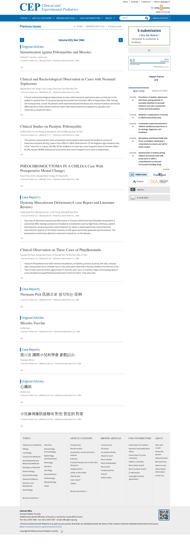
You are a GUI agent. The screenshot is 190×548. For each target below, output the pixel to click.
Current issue (106, 445)
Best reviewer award (137, 469)
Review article (76, 448)
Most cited (105, 466)
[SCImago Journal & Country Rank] (149, 50)
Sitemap (134, 1)
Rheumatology (50, 482)
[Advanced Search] (160, 17)
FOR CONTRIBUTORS (90, 18)
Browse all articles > (31, 498)
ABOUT (108, 18)
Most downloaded (108, 463)
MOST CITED (139, 91)
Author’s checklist (136, 461)
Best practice (160, 461)
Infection (48, 445)
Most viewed (106, 459)
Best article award (136, 465)
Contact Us (145, 1)
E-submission (134, 472)
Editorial (73, 458)
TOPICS (24, 18)
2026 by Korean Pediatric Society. (44, 531)
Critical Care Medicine (32, 456)
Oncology (48, 470)
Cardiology (27, 452)
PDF (21, 67)
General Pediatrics (30, 479)
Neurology (48, 462)
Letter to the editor (78, 472)
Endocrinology (29, 471)
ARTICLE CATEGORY (42, 18)
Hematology (28, 490)
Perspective (75, 445)
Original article (76, 469)
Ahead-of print (107, 456)
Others (73, 483)
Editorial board (161, 458)
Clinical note (75, 476)
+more (166, 169)
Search (104, 474)
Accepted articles (108, 452)
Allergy (26, 449)
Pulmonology (49, 478)
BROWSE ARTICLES (65, 18)
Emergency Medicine (31, 467)
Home (125, 1)
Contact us (159, 475)
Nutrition (47, 466)
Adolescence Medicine (32, 445)
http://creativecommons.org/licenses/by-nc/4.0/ (40, 526)
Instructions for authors (138, 445)
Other (46, 486)
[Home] (49, 2)
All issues (105, 448)
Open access (160, 465)
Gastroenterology (30, 475)
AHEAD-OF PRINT (160, 91)
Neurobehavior (50, 474)
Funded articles (107, 470)
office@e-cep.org (69, 519)
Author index (106, 477)
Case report (75, 480)
